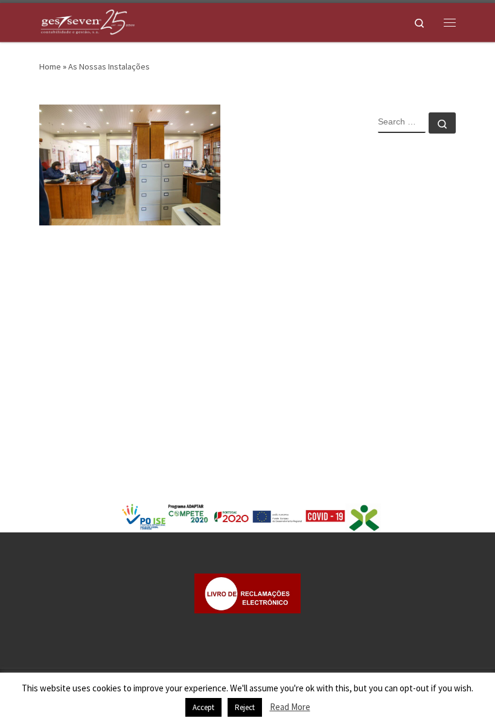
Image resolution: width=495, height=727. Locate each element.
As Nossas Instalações (109, 66)
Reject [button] (245, 707)
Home (50, 66)
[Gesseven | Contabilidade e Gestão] (87, 20)
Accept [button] (203, 707)
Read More (290, 706)
